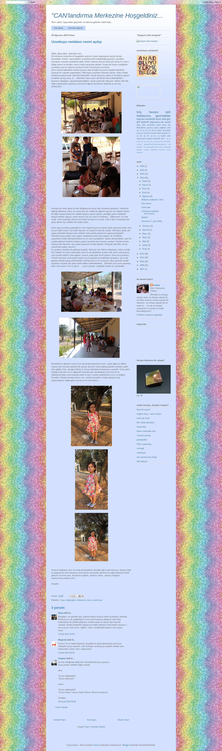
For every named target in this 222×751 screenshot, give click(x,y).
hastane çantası (143, 150)
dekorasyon (141, 139)
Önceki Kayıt (123, 720)
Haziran (146, 230)
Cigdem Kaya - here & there (149, 414)
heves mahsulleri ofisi (146, 431)
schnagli (140, 448)
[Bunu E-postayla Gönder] (71, 596)
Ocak (145, 249)
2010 (142, 261)
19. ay (143, 141)
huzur (89, 600)
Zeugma (62, 658)
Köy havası (146, 203)
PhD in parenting (144, 444)
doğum (150, 139)
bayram (141, 119)
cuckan (156, 285)
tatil (168, 112)
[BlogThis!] (74, 596)
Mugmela (62, 640)
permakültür (142, 440)
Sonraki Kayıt (60, 720)
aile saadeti (166, 122)
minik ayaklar (162, 133)
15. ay (148, 130)
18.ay (139, 141)
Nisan (145, 237)
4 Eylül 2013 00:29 (66, 653)
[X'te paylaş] (76, 596)
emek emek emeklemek (162, 147)
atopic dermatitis (164, 130)
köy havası (148, 112)
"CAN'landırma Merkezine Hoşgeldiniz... (107, 15)
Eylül (144, 192)
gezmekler (163, 115)
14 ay (142, 130)
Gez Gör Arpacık (76, 28)
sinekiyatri (141, 453)
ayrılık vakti (166, 136)
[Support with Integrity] (147, 41)
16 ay (168, 139)
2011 (142, 257)
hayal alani (141, 427)
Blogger (125, 745)
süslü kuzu (97, 600)
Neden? (145, 217)
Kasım (145, 185)
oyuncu (150, 128)
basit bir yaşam (143, 409)
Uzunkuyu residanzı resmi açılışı (150, 212)
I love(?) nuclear (144, 435)
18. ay (143, 136)
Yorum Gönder (61, 707)
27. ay (153, 141)
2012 (142, 254)
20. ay (150, 136)
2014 (142, 174)
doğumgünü (71, 600)
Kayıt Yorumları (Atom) (95, 727)
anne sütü (161, 119)
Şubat (145, 245)
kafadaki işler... (159, 139)
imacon (96, 745)
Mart (144, 241)
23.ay (148, 141)
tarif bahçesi (142, 461)
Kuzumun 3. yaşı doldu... (153, 221)
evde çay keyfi (143, 418)
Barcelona (141, 128)
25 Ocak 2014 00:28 (67, 701)
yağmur (162, 128)
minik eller (146, 207)
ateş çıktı (141, 125)
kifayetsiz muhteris (158, 150)
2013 (142, 178)
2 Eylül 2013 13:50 (66, 634)
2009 (142, 265)
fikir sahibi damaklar (145, 422)
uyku (156, 128)
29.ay (162, 141)
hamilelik (150, 119)
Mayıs (145, 234)
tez (169, 125)
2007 (142, 269)
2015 (142, 170)
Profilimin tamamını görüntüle (149, 315)
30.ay (153, 130)
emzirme (151, 125)
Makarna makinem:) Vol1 (152, 200)
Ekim (144, 189)
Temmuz (146, 226)
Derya (61, 613)
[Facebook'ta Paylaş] (79, 596)
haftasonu (81, 600)
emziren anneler (143, 133)
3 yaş (62, 600)
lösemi (153, 133)
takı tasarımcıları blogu (147, 457)
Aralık (145, 181)
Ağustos (146, 196)
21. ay (157, 136)
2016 (142, 166)
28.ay (158, 141)
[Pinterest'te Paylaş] (82, 596)
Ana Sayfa (58, 28)
